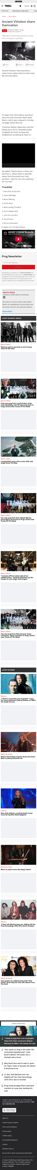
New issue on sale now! (20, 11)
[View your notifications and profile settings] (20, 6)
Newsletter (31, 65)
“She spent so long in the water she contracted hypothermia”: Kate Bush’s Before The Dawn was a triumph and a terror (19, 1053)
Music (4, 16)
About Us (5, 1118)
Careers (4, 1144)
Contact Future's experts (10, 1122)
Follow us (20, 65)
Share (6, 65)
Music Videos (12, 16)
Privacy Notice (28, 275)
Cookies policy (7, 1136)
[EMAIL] (4, 297)
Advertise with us (8, 1149)
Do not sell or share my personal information (17, 1153)
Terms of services (25, 273)
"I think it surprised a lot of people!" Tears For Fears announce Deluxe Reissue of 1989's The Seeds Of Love (19, 1041)
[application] (18, 152)
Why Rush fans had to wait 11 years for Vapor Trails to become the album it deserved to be (19, 1065)
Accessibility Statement (10, 1140)
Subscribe (27, 6)
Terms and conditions (9, 1127)
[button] (2, 6)
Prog (21, 30)
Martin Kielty (14, 30)
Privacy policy (6, 1131)
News (4, 31)
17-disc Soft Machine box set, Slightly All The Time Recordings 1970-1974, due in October (18, 1077)
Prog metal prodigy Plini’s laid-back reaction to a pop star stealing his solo (19, 1088)
